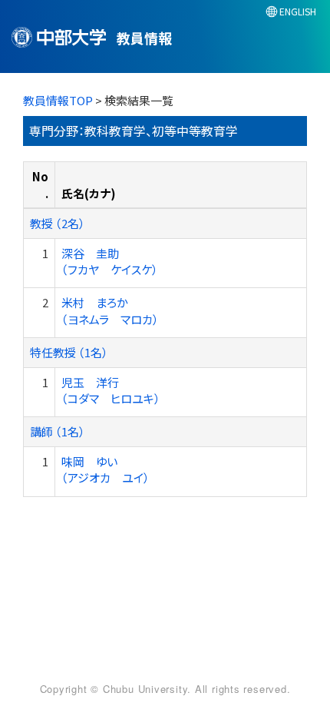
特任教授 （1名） (69, 352)
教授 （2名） (57, 223)
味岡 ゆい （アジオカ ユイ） (105, 469)
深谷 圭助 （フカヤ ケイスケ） (109, 261)
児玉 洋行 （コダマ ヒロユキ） (110, 390)
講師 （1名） (57, 431)
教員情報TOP (58, 100)
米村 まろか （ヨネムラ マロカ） (110, 310)
